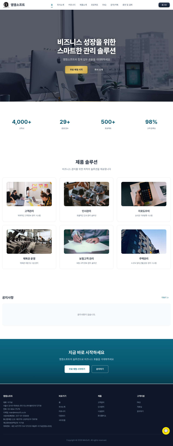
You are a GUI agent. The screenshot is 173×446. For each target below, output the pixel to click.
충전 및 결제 (127, 5)
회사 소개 (99, 69)
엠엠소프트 (18, 5)
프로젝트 (94, 5)
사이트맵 (62, 420)
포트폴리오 (102, 416)
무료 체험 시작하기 (77, 369)
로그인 (164, 5)
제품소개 (83, 5)
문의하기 (100, 369)
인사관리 (101, 407)
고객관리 (101, 402)
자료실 (139, 407)
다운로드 (62, 416)
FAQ (104, 5)
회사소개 (60, 5)
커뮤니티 (71, 5)
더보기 (164, 297)
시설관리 (101, 411)
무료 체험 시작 (76, 69)
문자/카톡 (114, 5)
